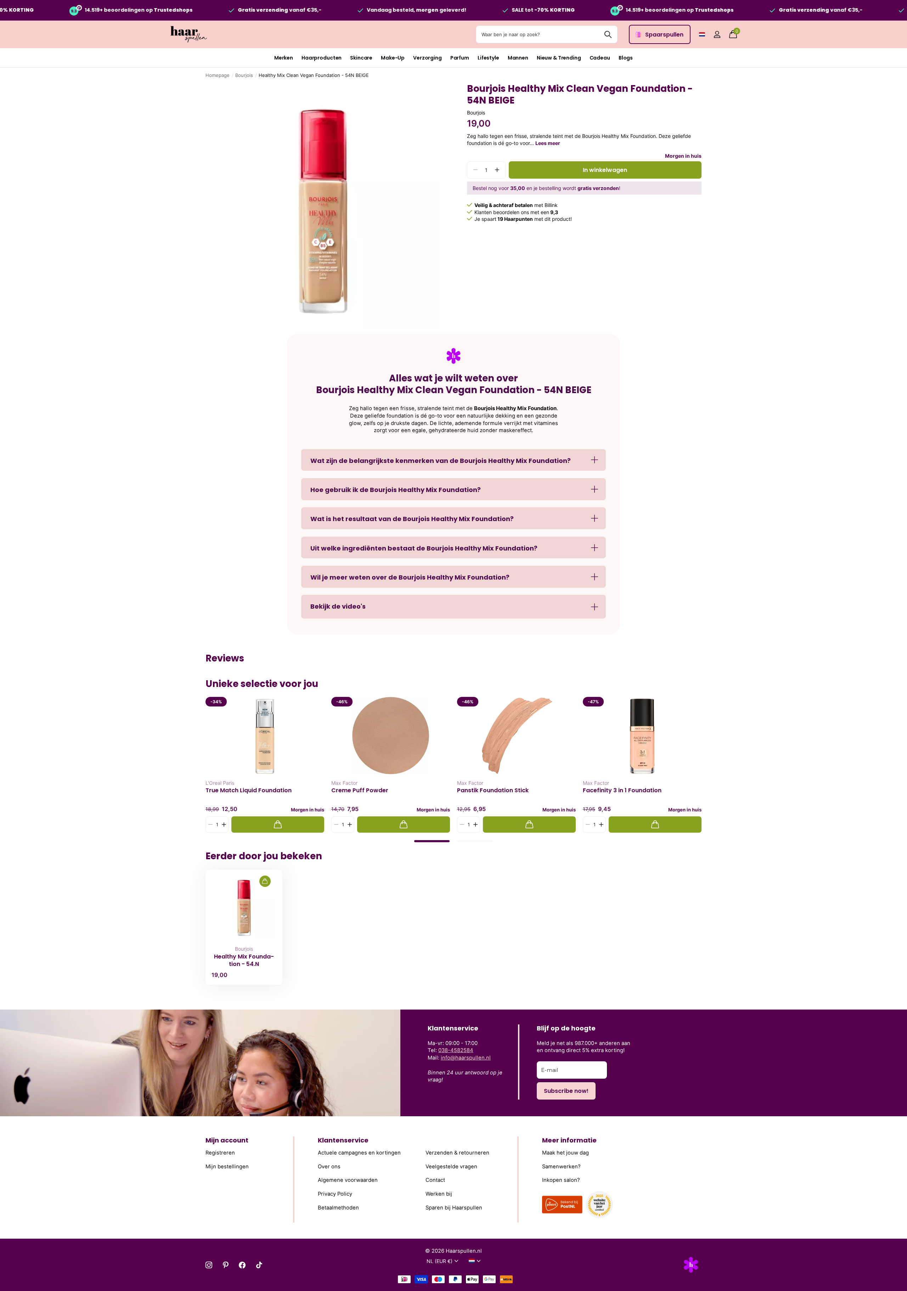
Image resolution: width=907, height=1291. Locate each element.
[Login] (717, 35)
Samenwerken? (561, 1166)
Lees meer (547, 143)
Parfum (459, 57)
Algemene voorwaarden (348, 1180)
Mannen (518, 57)
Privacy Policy (335, 1194)
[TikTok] (259, 1265)
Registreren (220, 1153)
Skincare (361, 57)
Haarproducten (322, 57)
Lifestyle (488, 57)
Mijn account (226, 1140)
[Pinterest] (225, 1265)
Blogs (626, 57)
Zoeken (608, 34)
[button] (497, 170)
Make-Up (393, 57)
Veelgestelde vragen (451, 1166)
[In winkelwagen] (277, 824)
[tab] (432, 841)
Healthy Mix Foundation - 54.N (244, 960)
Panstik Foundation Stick (493, 790)
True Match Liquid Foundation (248, 790)
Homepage (217, 75)
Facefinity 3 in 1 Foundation (622, 790)
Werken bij (439, 1194)
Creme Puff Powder (359, 790)
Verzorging (427, 57)
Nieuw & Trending (559, 57)
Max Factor (344, 783)
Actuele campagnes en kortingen (359, 1153)
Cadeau (600, 57)
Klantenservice (343, 1140)
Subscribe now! (566, 1091)
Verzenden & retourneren (457, 1153)
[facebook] (242, 1265)
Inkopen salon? (561, 1180)
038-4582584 (455, 1050)
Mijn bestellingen (227, 1166)
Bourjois (244, 75)
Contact (435, 1180)
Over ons (329, 1166)
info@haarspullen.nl (466, 1058)
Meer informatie (569, 1140)
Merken (283, 57)
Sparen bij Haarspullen (454, 1207)
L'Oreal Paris (219, 783)
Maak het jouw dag (565, 1153)
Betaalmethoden (338, 1207)
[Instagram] (208, 1265)
